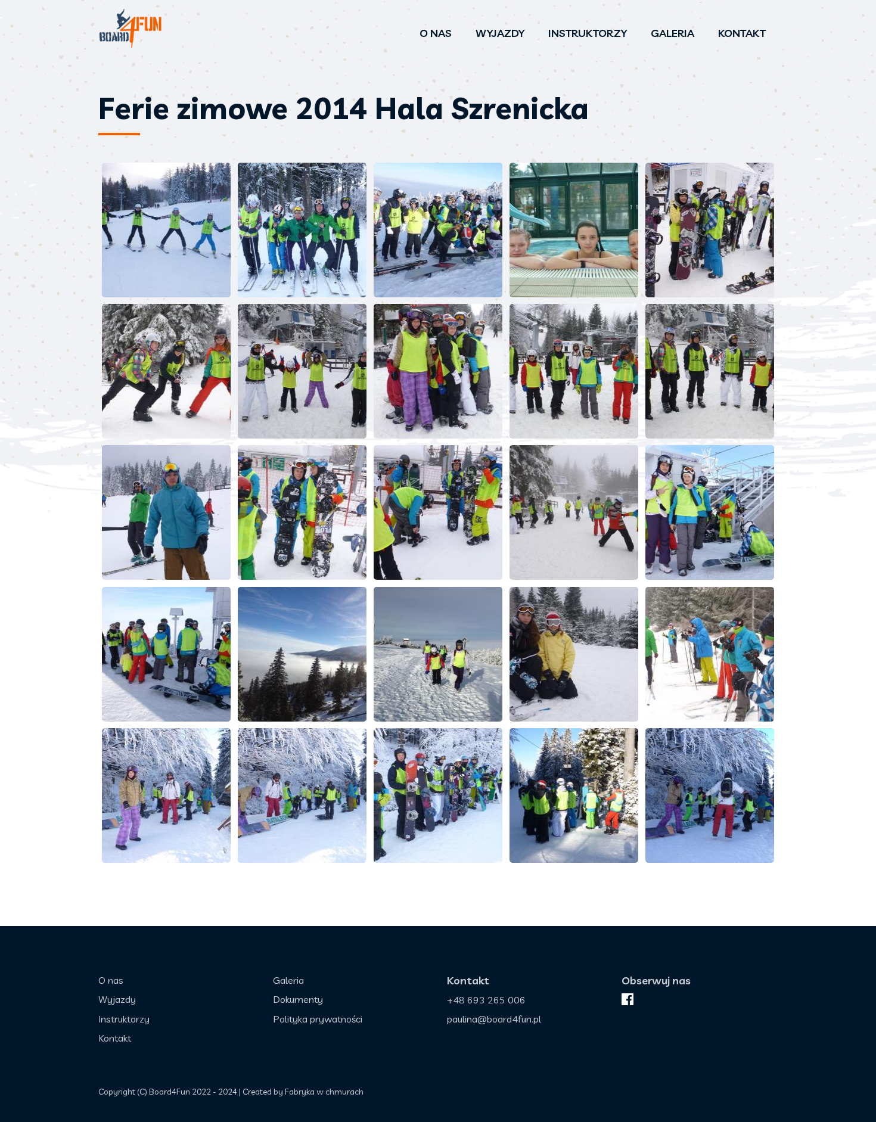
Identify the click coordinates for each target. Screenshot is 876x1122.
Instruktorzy (587, 33)
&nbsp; (166, 230)
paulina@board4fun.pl (494, 1019)
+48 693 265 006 (486, 1000)
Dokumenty (298, 999)
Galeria (672, 33)
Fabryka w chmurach (324, 1091)
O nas (436, 33)
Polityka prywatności (317, 1019)
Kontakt (742, 33)
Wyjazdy (500, 33)
